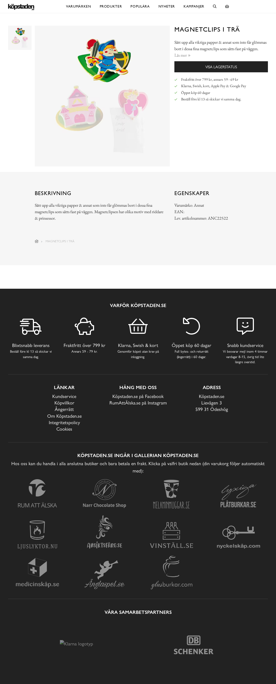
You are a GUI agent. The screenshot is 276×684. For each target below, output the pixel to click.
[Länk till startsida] (37, 241)
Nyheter (166, 6)
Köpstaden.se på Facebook (138, 396)
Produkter (111, 6)
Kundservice (64, 396)
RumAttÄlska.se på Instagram (138, 403)
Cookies (64, 429)
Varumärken (78, 6)
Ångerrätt (64, 409)
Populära (140, 6)
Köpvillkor (64, 403)
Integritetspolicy (64, 422)
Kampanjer (194, 6)
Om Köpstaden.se (64, 416)
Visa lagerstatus (221, 66)
